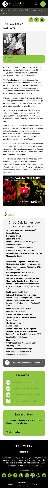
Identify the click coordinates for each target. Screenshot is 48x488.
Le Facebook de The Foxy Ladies (25, 401)
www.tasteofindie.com (24, 470)
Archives (33, 484)
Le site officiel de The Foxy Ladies (25, 382)
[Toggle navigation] (43, 4)
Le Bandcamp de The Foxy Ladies (25, 388)
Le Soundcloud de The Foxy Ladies (26, 395)
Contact (10, 484)
